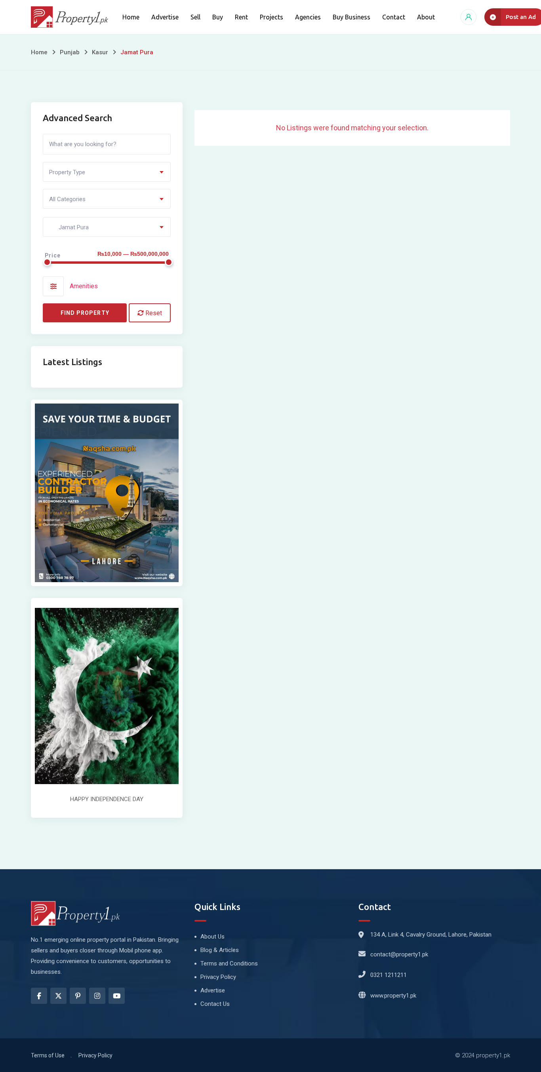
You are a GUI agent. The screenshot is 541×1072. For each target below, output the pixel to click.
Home (130, 17)
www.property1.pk (393, 995)
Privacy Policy (218, 977)
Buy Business (351, 17)
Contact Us (215, 1003)
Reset (153, 313)
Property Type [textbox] (67, 172)
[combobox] (107, 172)
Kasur (100, 52)
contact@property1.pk (399, 954)
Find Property (85, 313)
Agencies (308, 17)
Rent (241, 17)
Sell (195, 17)
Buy (217, 17)
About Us (212, 936)
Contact (393, 17)
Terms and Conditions (229, 963)
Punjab (70, 52)
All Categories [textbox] (67, 199)
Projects (271, 17)
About (426, 17)
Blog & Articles (219, 950)
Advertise (165, 17)
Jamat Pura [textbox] (69, 227)
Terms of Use (48, 1055)
